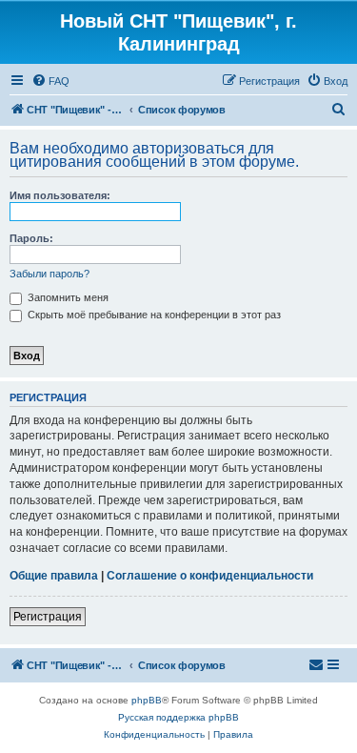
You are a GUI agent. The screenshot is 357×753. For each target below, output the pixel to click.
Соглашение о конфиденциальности (210, 575)
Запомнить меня (67, 297)
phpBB (146, 700)
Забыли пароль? (49, 273)
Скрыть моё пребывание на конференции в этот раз (153, 314)
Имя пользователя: (60, 195)
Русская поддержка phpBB (178, 717)
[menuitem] (50, 81)
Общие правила (54, 575)
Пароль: (31, 238)
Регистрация (47, 616)
